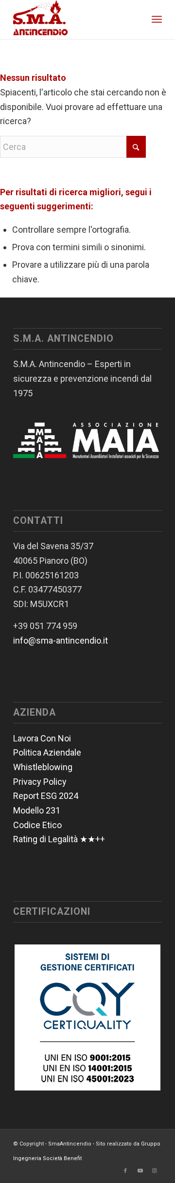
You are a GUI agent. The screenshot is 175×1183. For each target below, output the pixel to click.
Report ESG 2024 (45, 796)
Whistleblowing (42, 767)
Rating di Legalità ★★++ (59, 839)
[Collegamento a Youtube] (140, 1171)
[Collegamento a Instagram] (154, 1171)
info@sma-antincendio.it (60, 640)
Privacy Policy (40, 781)
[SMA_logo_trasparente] (72, 19)
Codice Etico (37, 825)
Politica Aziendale (47, 752)
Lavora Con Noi (42, 738)
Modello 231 (36, 810)
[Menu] (157, 19)
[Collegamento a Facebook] (125, 1171)
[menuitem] (157, 19)
